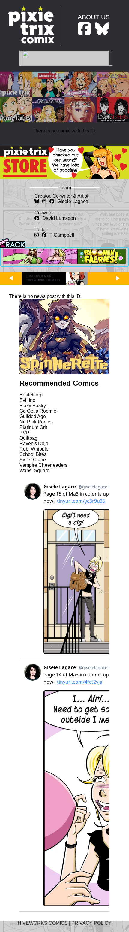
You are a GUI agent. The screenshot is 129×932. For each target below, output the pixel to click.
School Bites (33, 454)
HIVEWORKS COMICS (43, 923)
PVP (24, 432)
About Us (94, 17)
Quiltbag (29, 438)
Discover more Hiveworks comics (43, 278)
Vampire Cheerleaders (44, 465)
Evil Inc (27, 400)
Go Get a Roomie (38, 411)
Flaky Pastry (33, 405)
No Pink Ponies (36, 421)
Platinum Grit (33, 427)
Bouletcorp (31, 394)
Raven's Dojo (34, 443)
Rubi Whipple (34, 448)
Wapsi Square (35, 470)
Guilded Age (33, 416)
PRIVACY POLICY (91, 923)
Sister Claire (33, 459)
